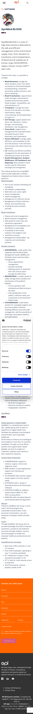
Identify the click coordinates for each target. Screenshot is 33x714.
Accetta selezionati (16, 386)
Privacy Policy (10, 690)
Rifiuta (17, 392)
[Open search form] (27, 3)
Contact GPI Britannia (13, 688)
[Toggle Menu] (4, 3)
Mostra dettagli (23, 374)
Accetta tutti (16, 380)
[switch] (28, 356)
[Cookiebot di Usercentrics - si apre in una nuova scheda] (23, 320)
